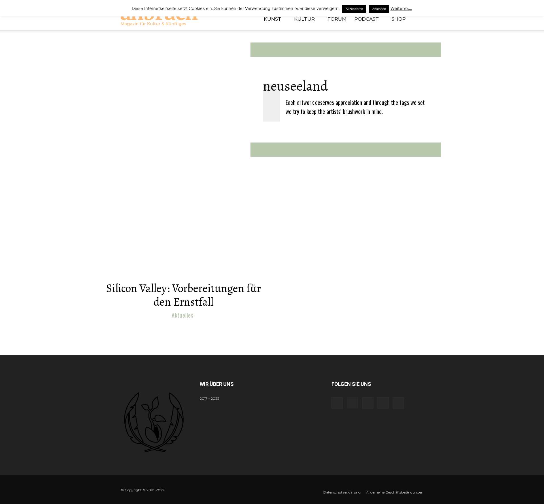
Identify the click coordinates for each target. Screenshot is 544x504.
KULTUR (304, 19)
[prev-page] (266, 327)
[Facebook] (337, 403)
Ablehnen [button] (379, 9)
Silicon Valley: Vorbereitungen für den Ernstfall (183, 295)
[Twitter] (383, 403)
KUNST (272, 19)
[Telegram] (367, 403)
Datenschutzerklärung (342, 492)
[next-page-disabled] (275, 327)
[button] (416, 19)
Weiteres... (401, 8)
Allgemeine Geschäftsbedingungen (394, 492)
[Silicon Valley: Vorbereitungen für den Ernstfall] (183, 233)
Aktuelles (183, 315)
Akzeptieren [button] (354, 9)
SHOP (399, 19)
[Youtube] (398, 403)
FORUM (337, 19)
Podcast (366, 19)
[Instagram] (352, 402)
